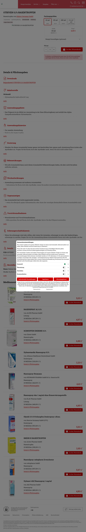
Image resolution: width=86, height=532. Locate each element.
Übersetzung (20, 267)
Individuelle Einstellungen (27, 279)
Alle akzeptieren (61, 279)
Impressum (49, 289)
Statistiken (20, 271)
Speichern (45, 279)
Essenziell (20, 264)
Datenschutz (36, 289)
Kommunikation (21, 274)
